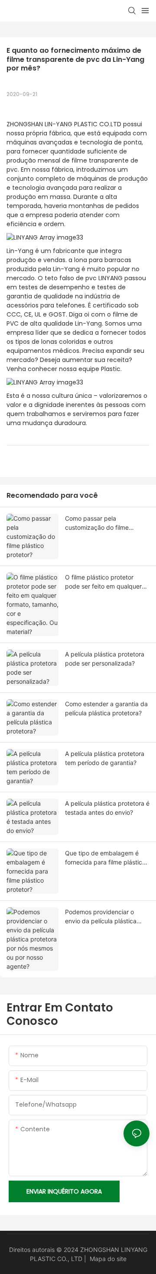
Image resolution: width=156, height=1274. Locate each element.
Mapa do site (108, 1258)
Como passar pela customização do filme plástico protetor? (97, 523)
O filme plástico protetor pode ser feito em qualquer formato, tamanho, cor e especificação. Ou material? (104, 582)
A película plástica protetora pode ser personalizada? (104, 658)
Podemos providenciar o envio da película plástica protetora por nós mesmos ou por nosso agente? (106, 916)
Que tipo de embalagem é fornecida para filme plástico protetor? (105, 858)
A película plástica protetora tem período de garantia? (104, 758)
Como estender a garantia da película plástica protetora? (106, 708)
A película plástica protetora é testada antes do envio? (107, 808)
